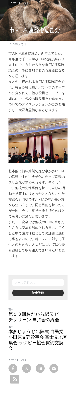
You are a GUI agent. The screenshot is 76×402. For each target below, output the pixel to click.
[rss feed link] (14, 379)
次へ (11, 326)
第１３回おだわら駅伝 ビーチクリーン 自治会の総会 (36, 316)
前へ (11, 309)
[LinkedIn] (40, 368)
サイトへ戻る (21, 2)
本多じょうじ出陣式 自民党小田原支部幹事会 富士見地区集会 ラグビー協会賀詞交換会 (37, 340)
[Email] (53, 368)
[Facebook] (12, 368)
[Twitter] (26, 368)
